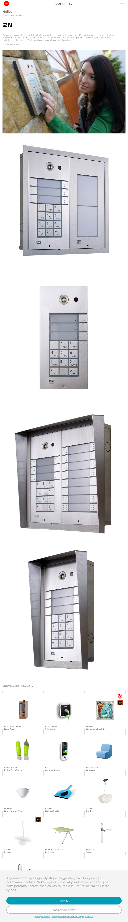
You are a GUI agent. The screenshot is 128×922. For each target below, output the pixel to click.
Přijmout (64, 900)
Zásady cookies (42, 916)
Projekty (64, 4)
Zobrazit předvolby (64, 909)
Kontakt (89, 916)
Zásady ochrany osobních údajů (68, 916)
